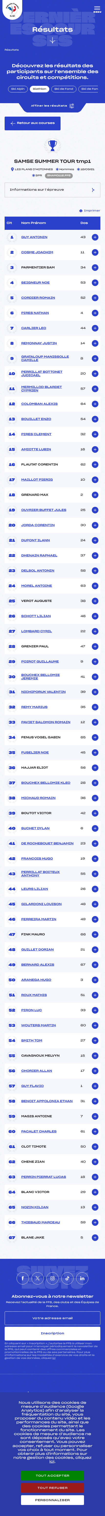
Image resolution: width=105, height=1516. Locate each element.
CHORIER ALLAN (36, 1071)
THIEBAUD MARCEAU (40, 1222)
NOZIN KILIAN (34, 1207)
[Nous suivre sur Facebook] (23, 1278)
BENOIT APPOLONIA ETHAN (47, 1101)
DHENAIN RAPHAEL (39, 555)
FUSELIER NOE (35, 752)
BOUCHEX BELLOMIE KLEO (45, 783)
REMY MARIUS (34, 707)
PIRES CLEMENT (36, 434)
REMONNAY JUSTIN (39, 343)
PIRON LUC (31, 1010)
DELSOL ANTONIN (37, 570)
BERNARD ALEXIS (37, 964)
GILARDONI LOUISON (41, 904)
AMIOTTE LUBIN (36, 449)
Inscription (52, 1333)
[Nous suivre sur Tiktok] (67, 1278)
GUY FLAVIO (32, 1086)
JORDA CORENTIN (38, 525)
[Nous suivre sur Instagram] (52, 1278)
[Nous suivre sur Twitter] (38, 1278)
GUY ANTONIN (34, 237)
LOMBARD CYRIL (36, 631)
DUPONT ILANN (35, 540)
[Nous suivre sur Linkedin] (82, 1278)
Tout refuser (52, 1487)
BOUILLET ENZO (36, 419)
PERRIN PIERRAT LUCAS (43, 1177)
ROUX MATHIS (34, 995)
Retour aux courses (36, 123)
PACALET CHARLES (39, 1131)
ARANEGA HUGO (36, 980)
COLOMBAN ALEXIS (39, 404)
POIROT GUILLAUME (40, 661)
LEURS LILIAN (34, 889)
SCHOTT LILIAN (36, 616)
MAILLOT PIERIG (37, 479)
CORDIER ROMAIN (38, 298)
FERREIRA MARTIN (38, 919)
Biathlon (39, 89)
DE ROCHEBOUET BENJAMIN (47, 843)
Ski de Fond (63, 89)
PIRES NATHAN (35, 313)
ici (53, 1358)
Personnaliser (52, 1500)
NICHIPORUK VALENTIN (43, 692)
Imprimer (92, 211)
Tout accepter (52, 1475)
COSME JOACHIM (37, 252)
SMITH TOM (31, 1040)
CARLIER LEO (33, 328)
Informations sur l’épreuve (37, 189)
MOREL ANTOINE (36, 586)
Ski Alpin (18, 89)
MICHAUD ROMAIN (38, 798)
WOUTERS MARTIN (38, 1025)
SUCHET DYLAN (35, 828)
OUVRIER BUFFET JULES (43, 510)
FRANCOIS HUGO (37, 858)
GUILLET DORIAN (37, 949)
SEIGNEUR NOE (35, 282)
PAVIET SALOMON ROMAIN (45, 722)
